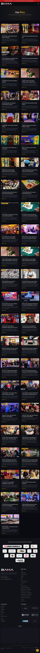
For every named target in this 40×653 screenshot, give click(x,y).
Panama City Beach (4, 616)
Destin (2, 617)
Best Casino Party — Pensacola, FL (26, 594)
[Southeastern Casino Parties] (25, 615)
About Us (22, 576)
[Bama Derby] (25, 608)
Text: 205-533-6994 (5, 577)
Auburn (2, 614)
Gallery (22, 577)
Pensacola (2, 619)
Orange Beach (3, 621)
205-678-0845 (4, 576)
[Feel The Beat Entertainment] (34, 621)
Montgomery (3, 609)
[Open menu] (38, 4)
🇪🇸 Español (36, 647)
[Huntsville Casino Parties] (34, 608)
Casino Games (23, 572)
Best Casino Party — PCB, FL (25, 597)
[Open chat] (37, 650)
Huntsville (2, 607)
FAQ (21, 584)
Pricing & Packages (24, 574)
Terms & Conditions (25, 647)
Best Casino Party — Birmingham (26, 589)
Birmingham (2, 606)
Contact (22, 599)
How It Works (23, 582)
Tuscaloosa (2, 612)
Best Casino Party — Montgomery (26, 592)
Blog (21, 579)
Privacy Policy (31, 647)
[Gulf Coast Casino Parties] (25, 621)
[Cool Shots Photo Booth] (34, 615)
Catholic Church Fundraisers (25, 587)
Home (22, 571)
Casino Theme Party (24, 581)
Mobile (2, 611)
